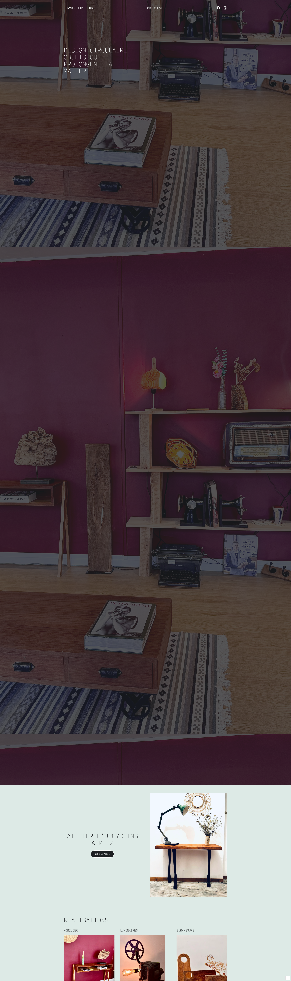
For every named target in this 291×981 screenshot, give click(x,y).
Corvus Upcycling (78, 8)
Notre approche (102, 854)
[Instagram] (225, 8)
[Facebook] (218, 8)
